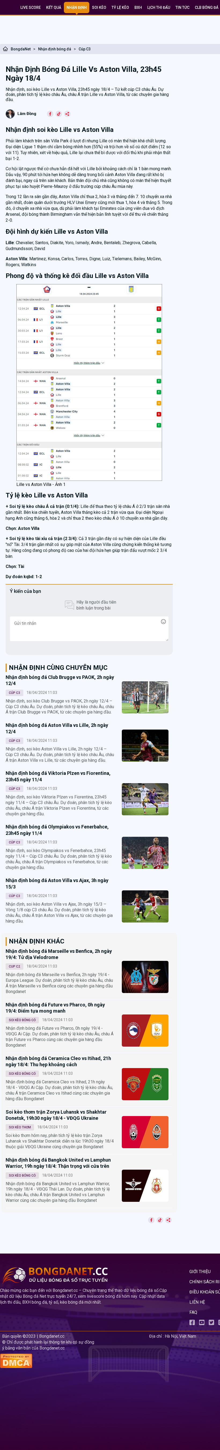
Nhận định (77, 7)
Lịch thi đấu (158, 7)
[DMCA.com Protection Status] (73, 1361)
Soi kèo (99, 7)
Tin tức (182, 7)
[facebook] (192, 1323)
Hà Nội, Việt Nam (180, 1336)
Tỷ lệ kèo (120, 7)
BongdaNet (21, 49)
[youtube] (201, 1323)
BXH (138, 7)
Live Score (30, 7)
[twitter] (211, 1323)
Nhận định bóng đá (54, 49)
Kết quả (53, 7)
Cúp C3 (85, 49)
